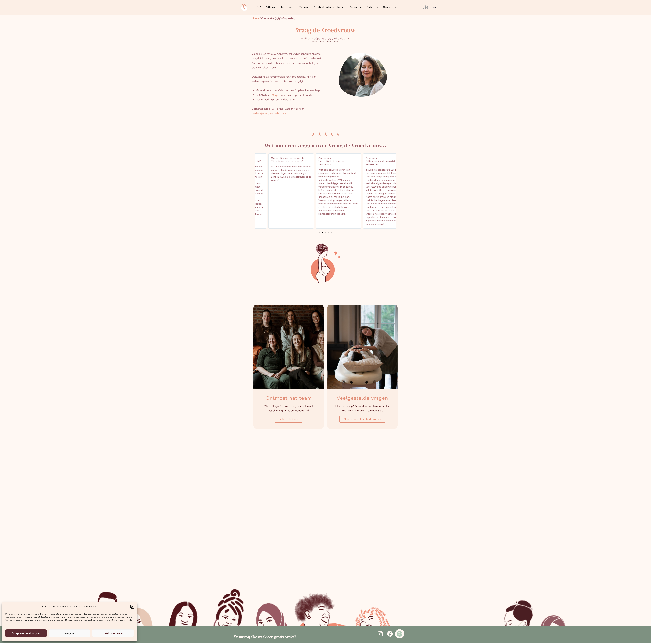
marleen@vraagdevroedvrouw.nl (269, 113)
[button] (132, 606)
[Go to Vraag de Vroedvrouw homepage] (244, 7)
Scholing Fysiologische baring (329, 7)
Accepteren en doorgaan (26, 633)
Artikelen (270, 7)
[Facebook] (389, 633)
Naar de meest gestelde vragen (362, 419)
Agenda (354, 7)
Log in (434, 7)
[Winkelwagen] (426, 7)
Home (255, 18)
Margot (276, 95)
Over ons (387, 7)
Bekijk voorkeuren (113, 633)
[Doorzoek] (422, 7)
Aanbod (370, 7)
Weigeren (69, 633)
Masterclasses (287, 7)
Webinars (304, 7)
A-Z (259, 7)
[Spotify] (399, 633)
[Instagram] (380, 633)
